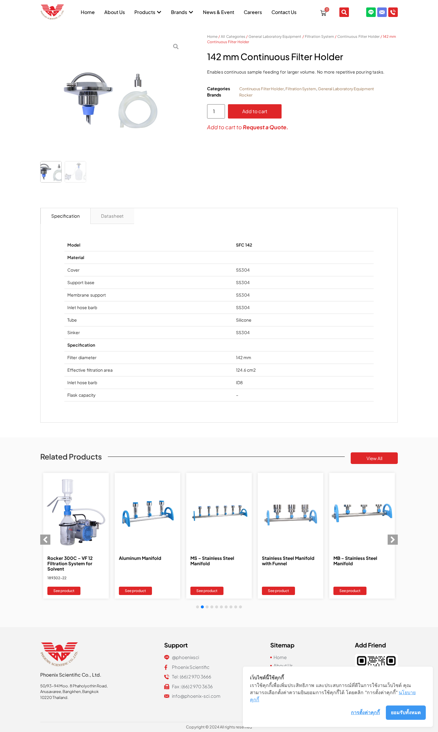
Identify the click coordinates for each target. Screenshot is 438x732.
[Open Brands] (191, 12)
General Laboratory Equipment (274, 36)
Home (212, 36)
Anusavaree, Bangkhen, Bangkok (69, 691)
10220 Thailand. (54, 697)
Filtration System (319, 36)
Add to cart (254, 111)
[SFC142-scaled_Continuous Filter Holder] (111, 98)
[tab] (66, 216)
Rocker (245, 95)
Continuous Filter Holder (358, 36)
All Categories (233, 36)
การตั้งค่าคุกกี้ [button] (365, 712)
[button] (393, 540)
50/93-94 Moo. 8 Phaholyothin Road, (74, 685)
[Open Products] (159, 12)
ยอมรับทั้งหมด (406, 712)
